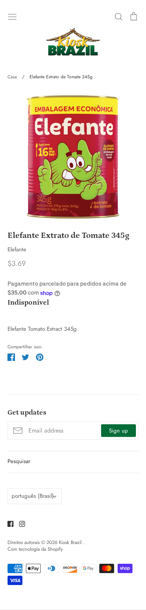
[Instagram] (19, 523)
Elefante (16, 249)
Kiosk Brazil (71, 542)
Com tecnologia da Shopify (35, 549)
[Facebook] (7, 523)
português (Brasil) (33, 496)
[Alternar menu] (12, 16)
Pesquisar (18, 461)
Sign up (118, 431)
